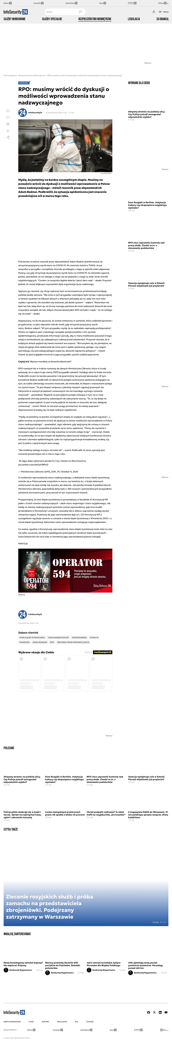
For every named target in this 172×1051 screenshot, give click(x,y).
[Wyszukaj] (80, 12)
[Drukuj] (8, 124)
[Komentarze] (8, 117)
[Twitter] (154, 1012)
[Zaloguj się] (153, 12)
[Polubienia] (8, 110)
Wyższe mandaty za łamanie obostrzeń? (50, 361)
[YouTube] (166, 1012)
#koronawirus (78, 461)
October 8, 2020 (69, 471)
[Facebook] (148, 1012)
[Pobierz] (8, 130)
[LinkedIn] (160, 1012)
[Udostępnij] (8, 137)
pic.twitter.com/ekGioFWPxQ (33, 464)
